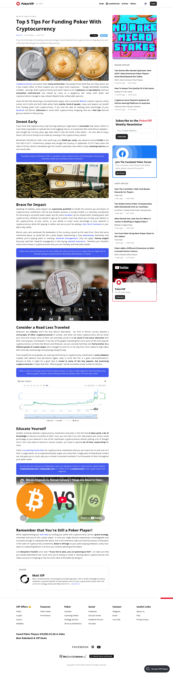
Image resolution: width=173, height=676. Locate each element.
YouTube (92, 623)
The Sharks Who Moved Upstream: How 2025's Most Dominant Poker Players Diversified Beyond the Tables (132, 74)
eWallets (20, 623)
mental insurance (76, 241)
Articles (125, 3)
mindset (68, 215)
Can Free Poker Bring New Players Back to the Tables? (134, 235)
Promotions (45, 615)
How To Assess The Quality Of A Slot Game (134, 88)
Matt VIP (19, 35)
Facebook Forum (95, 619)
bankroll (20, 110)
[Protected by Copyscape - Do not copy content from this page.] (101, 656)
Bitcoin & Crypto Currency (26, 16)
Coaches (68, 611)
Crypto (19, 615)
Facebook (92, 611)
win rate (44, 535)
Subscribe (122, 136)
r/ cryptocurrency (77, 469)
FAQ (138, 615)
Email (114, 615)
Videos (133, 3)
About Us (141, 611)
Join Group (121, 173)
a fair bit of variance (91, 224)
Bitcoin (83, 101)
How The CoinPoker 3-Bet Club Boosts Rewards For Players (132, 191)
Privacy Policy (142, 619)
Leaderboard (114, 3)
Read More (75, 584)
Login (153, 4)
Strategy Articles (71, 619)
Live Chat (116, 619)
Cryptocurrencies (24, 84)
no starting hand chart (34, 450)
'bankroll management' (66, 238)
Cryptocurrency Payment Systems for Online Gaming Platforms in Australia (132, 102)
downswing (88, 235)
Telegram (116, 611)
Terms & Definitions (73, 623)
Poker (18, 611)
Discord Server (94, 615)
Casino (19, 619)
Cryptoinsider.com (46, 469)
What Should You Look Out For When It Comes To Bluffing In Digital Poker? (132, 220)
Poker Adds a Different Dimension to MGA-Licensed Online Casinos (134, 250)
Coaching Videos (71, 615)
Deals (101, 3)
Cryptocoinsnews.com (29, 469)
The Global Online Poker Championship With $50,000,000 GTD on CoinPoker (133, 205)
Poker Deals (45, 611)
